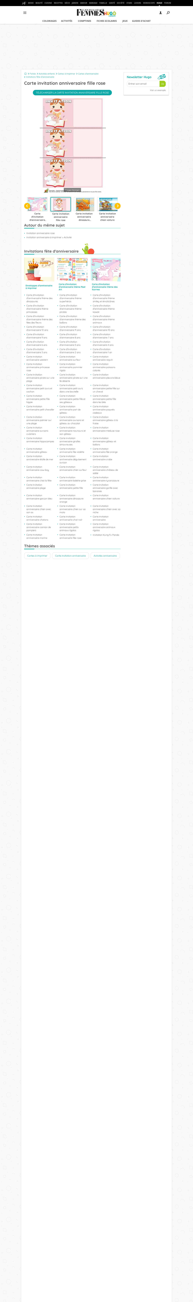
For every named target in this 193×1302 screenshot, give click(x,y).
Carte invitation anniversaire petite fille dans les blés (104, 399)
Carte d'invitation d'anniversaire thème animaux (104, 319)
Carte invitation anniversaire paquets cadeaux (104, 409)
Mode (31, 3)
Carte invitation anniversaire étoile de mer (39, 458)
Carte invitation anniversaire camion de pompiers (38, 527)
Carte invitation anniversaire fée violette (72, 450)
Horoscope (149, 3)
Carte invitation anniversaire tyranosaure (106, 479)
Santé (112, 3)
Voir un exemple (158, 90)
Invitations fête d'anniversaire (40, 77)
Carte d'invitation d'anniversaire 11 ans (70, 328)
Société (120, 3)
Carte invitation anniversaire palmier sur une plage (39, 420)
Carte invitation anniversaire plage (36, 486)
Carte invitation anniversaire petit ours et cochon (39, 388)
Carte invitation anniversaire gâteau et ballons (104, 441)
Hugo (159, 3)
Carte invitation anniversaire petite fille (71, 486)
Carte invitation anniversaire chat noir (71, 518)
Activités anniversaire (105, 555)
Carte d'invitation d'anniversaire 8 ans (70, 336)
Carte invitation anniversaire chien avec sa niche (106, 509)
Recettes (58, 3)
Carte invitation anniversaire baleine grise (73, 479)
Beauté (39, 3)
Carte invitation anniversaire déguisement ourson (73, 459)
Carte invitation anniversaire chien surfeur (73, 468)
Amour (83, 3)
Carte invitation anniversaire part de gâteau (70, 409)
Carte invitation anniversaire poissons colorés (104, 367)
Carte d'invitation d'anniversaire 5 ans (70, 343)
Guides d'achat (141, 20)
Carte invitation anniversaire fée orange (105, 450)
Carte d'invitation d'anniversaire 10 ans (103, 328)
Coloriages (49, 20)
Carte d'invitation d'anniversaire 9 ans (36, 336)
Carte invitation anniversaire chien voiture (106, 497)
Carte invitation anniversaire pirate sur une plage (40, 377)
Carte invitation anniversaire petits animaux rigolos (69, 527)
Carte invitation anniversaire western (37, 358)
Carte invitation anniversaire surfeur (70, 358)
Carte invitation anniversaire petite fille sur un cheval (106, 388)
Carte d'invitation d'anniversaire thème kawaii (104, 308)
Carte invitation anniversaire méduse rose (106, 429)
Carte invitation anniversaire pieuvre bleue (106, 376)
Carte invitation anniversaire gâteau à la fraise (105, 420)
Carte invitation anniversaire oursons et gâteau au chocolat (72, 420)
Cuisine (48, 3)
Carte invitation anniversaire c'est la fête (38, 479)
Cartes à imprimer (66, 73)
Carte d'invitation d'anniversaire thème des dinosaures (39, 298)
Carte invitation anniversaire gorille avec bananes (105, 488)
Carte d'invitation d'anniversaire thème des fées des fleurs (39, 319)
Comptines (84, 20)
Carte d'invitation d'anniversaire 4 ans (103, 343)
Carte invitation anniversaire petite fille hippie (38, 399)
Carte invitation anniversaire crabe (102, 458)
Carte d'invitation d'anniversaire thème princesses (37, 308)
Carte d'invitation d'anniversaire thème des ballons (73, 319)
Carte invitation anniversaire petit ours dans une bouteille (71, 388)
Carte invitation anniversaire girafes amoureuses (70, 441)
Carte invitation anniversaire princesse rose (38, 367)
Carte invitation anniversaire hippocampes (40, 440)
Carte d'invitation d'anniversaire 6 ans (36, 343)
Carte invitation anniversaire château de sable (105, 470)
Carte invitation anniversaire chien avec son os (38, 509)
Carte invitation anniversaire (101, 518)
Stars (129, 3)
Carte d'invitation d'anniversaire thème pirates (70, 308)
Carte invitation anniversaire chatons (37, 518)
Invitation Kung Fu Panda (106, 534)
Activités (66, 20)
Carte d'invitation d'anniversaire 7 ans (103, 336)
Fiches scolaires (107, 20)
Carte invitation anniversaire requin (103, 358)
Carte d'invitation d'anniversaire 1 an (102, 351)
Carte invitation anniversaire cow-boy (37, 468)
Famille (103, 3)
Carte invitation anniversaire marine (36, 536)
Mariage (93, 3)
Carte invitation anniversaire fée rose (70, 536)
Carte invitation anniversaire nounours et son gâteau (73, 430)
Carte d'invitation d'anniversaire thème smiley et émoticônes (104, 298)
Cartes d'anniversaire (88, 73)
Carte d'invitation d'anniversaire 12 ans (37, 328)
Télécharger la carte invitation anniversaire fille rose (72, 92)
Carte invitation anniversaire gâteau (36, 450)
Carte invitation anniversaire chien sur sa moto (72, 509)
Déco (67, 3)
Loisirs (137, 3)
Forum (167, 3)
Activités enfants (47, 73)
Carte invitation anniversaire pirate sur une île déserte (73, 377)
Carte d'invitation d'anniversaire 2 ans (70, 351)
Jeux (125, 20)
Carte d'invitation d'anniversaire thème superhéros (70, 298)
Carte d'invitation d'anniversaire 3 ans (36, 351)
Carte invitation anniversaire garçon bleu (39, 497)
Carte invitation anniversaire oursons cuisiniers (37, 430)
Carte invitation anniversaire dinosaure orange (71, 498)
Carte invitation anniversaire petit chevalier (40, 408)
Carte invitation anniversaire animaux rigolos (104, 527)
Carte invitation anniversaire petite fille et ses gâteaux (72, 399)
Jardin (75, 3)
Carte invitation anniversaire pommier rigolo (71, 367)
